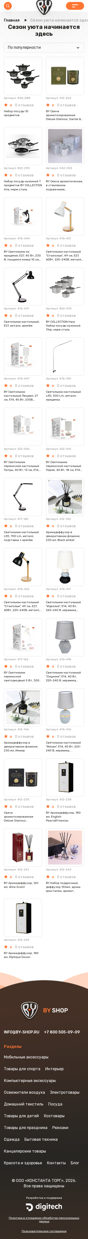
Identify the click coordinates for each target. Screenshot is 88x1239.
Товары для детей (21, 1116)
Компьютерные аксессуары (30, 1080)
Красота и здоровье (23, 1163)
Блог (75, 1163)
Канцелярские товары (25, 1151)
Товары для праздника (25, 1127)
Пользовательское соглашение (44, 1231)
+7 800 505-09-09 (62, 1032)
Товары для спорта (22, 1069)
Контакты (56, 1163)
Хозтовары (54, 1116)
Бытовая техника (41, 1139)
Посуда (55, 1104)
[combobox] (44, 47)
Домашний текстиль (23, 1104)
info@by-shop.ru (21, 1032)
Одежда (12, 1139)
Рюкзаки (60, 1127)
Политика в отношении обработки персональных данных (44, 1219)
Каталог (75, 6)
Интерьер (54, 1069)
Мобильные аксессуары (26, 1057)
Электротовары (64, 1092)
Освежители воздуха (24, 1092)
